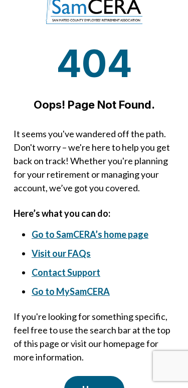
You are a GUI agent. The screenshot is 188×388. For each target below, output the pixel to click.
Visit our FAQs (61, 253)
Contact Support (66, 272)
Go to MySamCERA (71, 291)
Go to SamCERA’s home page (90, 234)
